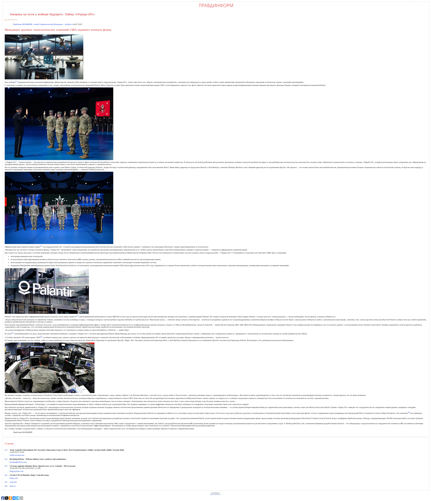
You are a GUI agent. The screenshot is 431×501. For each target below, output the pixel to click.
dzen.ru (13, 486)
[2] (6, 459)
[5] (6, 482)
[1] (6, 450)
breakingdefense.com (18, 462)
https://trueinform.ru (215, 494)
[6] (6, 486)
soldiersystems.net (17, 455)
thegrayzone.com (16, 471)
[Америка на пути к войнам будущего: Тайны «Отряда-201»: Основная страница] (216, 7)
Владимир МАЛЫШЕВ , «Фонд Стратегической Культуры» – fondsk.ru (43, 24)
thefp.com (14, 478)
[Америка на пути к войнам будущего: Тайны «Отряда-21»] (59, 160)
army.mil (13, 482)
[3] (6, 466)
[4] (6, 475)
